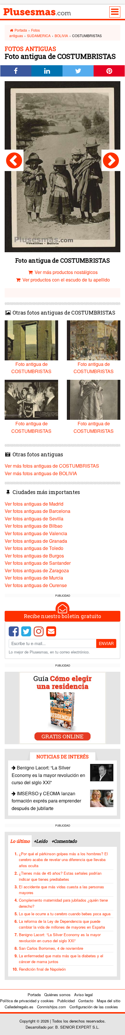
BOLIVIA (61, 35)
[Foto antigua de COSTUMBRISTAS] (14, 160)
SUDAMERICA (39, 35)
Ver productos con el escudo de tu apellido (65, 279)
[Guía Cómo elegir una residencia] (62, 707)
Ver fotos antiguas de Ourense (36, 585)
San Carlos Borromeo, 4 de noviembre (51, 948)
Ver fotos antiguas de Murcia (34, 577)
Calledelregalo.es (19, 1006)
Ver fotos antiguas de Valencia (36, 533)
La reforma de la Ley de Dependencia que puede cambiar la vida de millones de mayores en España (62, 924)
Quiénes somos (57, 994)
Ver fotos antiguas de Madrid (34, 503)
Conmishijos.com (51, 1006)
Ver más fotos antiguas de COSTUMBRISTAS (52, 465)
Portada (20, 30)
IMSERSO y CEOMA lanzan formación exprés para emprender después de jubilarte (46, 800)
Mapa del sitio (108, 1000)
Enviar (106, 643)
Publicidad (66, 1000)
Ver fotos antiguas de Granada (36, 541)
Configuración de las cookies (93, 1006)
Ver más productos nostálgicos (65, 272)
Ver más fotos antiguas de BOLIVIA (41, 473)
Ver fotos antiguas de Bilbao (34, 525)
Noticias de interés (62, 756)
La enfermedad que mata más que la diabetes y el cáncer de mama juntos (61, 959)
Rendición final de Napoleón (42, 969)
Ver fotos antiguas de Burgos (34, 555)
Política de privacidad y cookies (27, 1000)
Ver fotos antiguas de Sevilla (34, 518)
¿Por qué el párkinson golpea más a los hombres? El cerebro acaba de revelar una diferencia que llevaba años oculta (63, 860)
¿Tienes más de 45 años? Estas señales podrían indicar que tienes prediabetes (60, 876)
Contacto (85, 1000)
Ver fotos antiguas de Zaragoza (37, 570)
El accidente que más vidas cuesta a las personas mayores (61, 890)
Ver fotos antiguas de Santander (38, 563)
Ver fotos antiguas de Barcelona (37, 511)
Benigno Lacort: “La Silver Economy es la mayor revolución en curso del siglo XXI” (48, 775)
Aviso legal (83, 994)
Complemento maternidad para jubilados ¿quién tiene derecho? (63, 903)
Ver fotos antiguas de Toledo (34, 548)
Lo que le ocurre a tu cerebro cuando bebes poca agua (64, 913)
